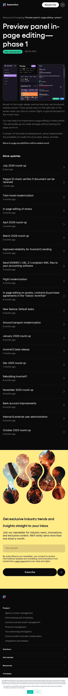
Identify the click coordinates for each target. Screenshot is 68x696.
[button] (34, 608)
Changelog (19, 17)
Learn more (20, 561)
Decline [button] (38, 692)
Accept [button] (30, 692)
